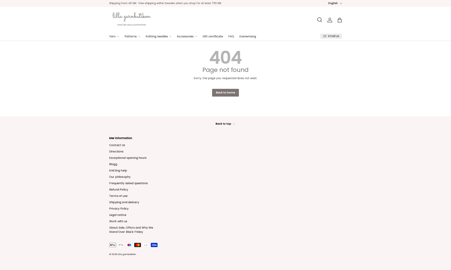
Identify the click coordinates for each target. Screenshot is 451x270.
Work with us (118, 221)
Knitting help (118, 170)
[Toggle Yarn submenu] (118, 36)
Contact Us (117, 145)
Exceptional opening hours (128, 158)
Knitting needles (157, 36)
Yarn (112, 36)
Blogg (113, 164)
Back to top (224, 123)
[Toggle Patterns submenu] (139, 36)
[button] (340, 20)
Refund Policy (118, 190)
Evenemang (247, 36)
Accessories (185, 36)
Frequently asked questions (128, 183)
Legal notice (117, 215)
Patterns (131, 36)
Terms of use (118, 196)
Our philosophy (120, 177)
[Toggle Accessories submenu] (196, 36)
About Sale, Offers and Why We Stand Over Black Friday (131, 230)
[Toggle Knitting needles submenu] (170, 36)
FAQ (231, 36)
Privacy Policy (119, 209)
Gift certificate (213, 36)
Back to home (225, 92)
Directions (116, 151)
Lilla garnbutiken (127, 254)
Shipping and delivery (124, 202)
